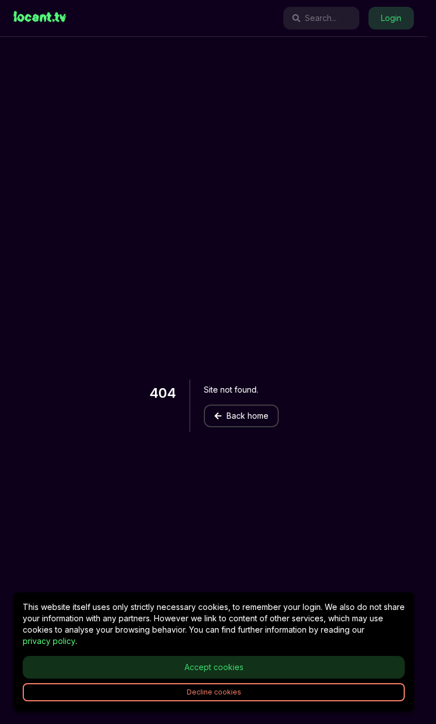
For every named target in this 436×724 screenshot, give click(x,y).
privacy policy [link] (49, 641)
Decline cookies (214, 692)
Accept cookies (214, 667)
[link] (40, 18)
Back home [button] (248, 415)
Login (391, 18)
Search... (321, 18)
